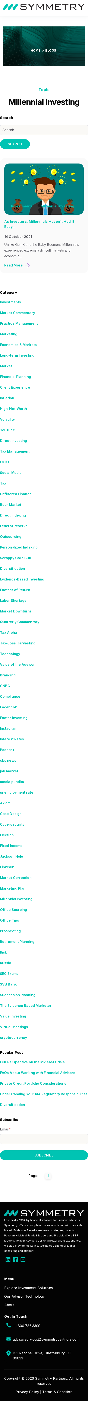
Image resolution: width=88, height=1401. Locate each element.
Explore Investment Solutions (28, 1288)
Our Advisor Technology (24, 1296)
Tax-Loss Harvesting (17, 643)
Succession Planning (17, 995)
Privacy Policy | (28, 1392)
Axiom (5, 803)
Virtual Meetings (14, 1027)
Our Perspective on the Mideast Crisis (32, 1062)
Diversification (12, 568)
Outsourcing (10, 536)
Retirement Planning (17, 941)
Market (6, 366)
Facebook (8, 707)
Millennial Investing (57, 206)
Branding (8, 675)
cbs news (8, 760)
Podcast (7, 750)
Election (7, 835)
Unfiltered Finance (16, 494)
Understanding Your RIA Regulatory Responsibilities (44, 1094)
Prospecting (10, 931)
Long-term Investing (17, 355)
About (9, 1305)
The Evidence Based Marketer (25, 1005)
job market (9, 771)
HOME (36, 50)
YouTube (7, 430)
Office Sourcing (13, 909)
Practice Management (19, 323)
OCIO (4, 462)
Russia (5, 963)
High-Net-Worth (13, 409)
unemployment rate (16, 792)
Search (15, 144)
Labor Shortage (13, 600)
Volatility (7, 419)
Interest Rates (12, 739)
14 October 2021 (18, 236)
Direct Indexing (13, 515)
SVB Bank (8, 984)
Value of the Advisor (17, 664)
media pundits (12, 782)
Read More (13, 265)
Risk (3, 952)
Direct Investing (13, 441)
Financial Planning (15, 377)
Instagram (8, 728)
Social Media (11, 472)
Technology (10, 654)
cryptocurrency (13, 1037)
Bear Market (10, 504)
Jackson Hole (11, 856)
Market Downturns (16, 611)
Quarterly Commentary (19, 622)
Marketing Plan (12, 888)
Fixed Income (11, 846)
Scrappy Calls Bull (15, 558)
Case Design (11, 814)
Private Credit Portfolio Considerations (33, 1083)
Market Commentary (17, 313)
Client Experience (15, 387)
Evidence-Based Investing (22, 579)
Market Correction (16, 878)
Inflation (7, 398)
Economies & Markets (18, 345)
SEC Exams (9, 973)
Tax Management (14, 451)
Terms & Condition (57, 1392)
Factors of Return (15, 590)
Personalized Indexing (19, 547)
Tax (3, 483)
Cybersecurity (12, 824)
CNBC (5, 686)
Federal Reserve (14, 526)
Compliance (10, 696)
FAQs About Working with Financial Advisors (37, 1073)
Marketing (8, 334)
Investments (21, 206)
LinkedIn (7, 867)
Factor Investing (14, 718)
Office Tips (9, 920)
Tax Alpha (8, 632)
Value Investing (13, 1016)
